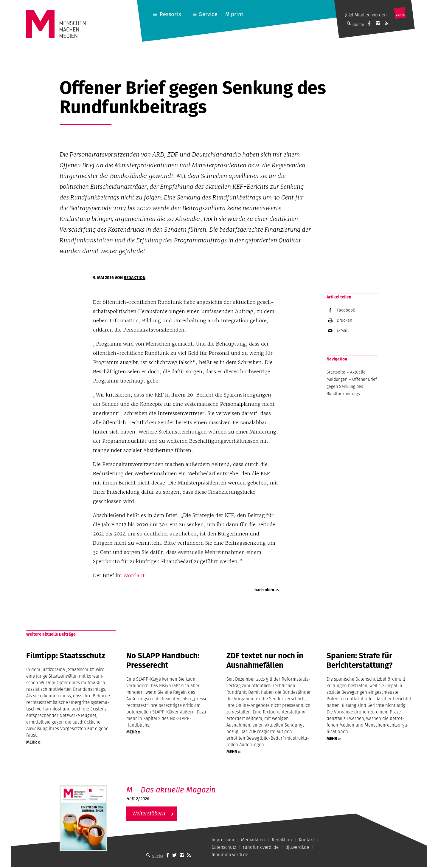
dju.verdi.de (297, 847)
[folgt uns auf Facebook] (167, 855)
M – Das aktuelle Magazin (171, 789)
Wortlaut (134, 575)
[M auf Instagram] (377, 23)
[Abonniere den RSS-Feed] (386, 23)
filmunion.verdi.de (230, 854)
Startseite (336, 372)
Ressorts (170, 14)
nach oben (264, 590)
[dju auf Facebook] (369, 23)
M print (234, 14)
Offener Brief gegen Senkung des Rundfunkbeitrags (352, 386)
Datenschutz (224, 847)
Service (208, 14)
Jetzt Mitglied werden (366, 15)
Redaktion (134, 278)
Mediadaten (253, 840)
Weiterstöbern (148, 813)
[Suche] (148, 855)
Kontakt (306, 840)
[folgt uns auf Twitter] (174, 855)
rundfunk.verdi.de (261, 847)
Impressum (223, 840)
